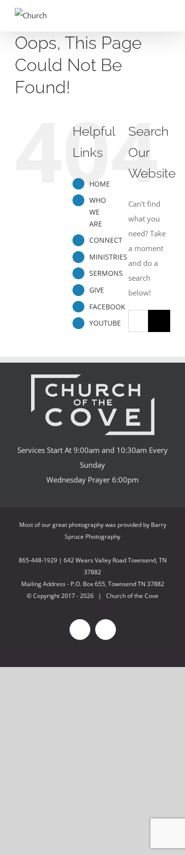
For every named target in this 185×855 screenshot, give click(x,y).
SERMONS (106, 273)
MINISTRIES (108, 256)
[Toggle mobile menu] (166, 16)
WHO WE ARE (97, 211)
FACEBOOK (107, 306)
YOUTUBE (105, 323)
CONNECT (105, 240)
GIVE (96, 290)
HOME (99, 183)
